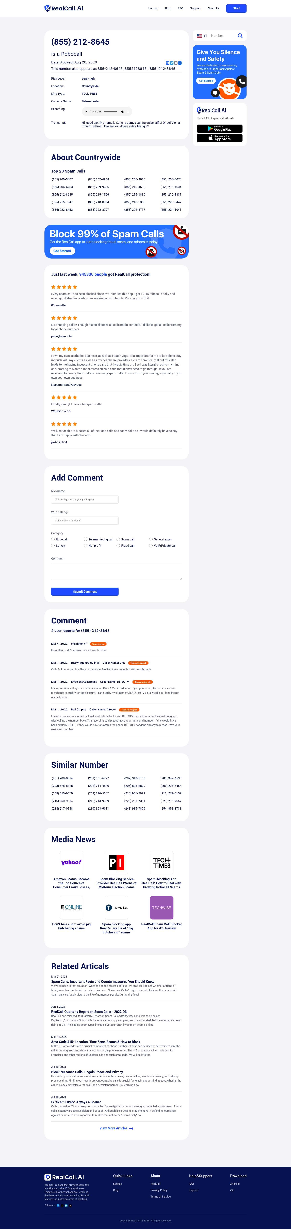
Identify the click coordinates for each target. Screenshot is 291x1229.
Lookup (153, 8)
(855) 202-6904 (98, 179)
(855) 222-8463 (62, 209)
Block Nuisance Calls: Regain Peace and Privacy (87, 1072)
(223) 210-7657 (170, 801)
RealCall (155, 1183)
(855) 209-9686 (98, 187)
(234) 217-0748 (62, 808)
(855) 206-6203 (62, 187)
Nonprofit (95, 545)
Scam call (128, 539)
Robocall (62, 539)
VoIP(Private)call (165, 545)
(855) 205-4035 (134, 179)
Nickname (58, 491)
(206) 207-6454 (170, 786)
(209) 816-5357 (98, 793)
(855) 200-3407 (62, 179)
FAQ (180, 8)
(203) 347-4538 (170, 778)
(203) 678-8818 (62, 786)
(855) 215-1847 (62, 202)
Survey (60, 545)
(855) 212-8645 (62, 194)
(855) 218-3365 (134, 202)
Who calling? (60, 512)
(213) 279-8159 (170, 793)
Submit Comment (85, 591)
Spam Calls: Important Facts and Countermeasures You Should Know (102, 982)
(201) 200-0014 (62, 778)
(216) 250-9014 (62, 801)
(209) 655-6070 (62, 793)
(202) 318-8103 (134, 778)
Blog (168, 8)
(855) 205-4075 (170, 179)
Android (235, 1183)
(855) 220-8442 (170, 202)
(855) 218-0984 (98, 202)
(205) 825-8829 (134, 786)
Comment (57, 558)
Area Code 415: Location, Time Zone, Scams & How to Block (95, 1042)
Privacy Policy (159, 1190)
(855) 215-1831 (170, 194)
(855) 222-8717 (134, 209)
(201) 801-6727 (98, 778)
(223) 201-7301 (134, 801)
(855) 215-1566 (98, 194)
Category (57, 533)
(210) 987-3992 (134, 793)
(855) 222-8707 (98, 209)
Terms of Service (161, 1196)
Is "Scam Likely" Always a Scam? (76, 1102)
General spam (163, 539)
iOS (232, 1190)
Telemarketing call (101, 539)
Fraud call (128, 545)
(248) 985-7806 (134, 808)
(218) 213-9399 (98, 801)
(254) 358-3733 (170, 808)
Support (195, 8)
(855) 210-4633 (134, 187)
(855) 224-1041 (170, 209)
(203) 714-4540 (98, 786)
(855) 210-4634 (170, 187)
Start (236, 8)
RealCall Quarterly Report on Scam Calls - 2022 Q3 (89, 1012)
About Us (213, 8)
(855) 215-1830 (134, 194)
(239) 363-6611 (98, 808)
